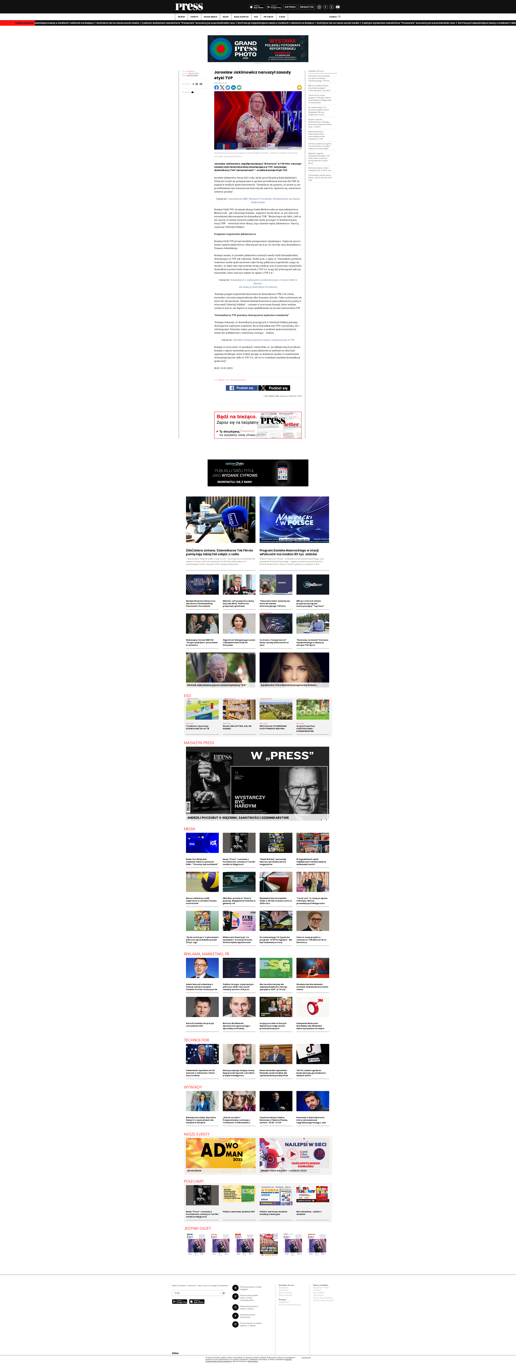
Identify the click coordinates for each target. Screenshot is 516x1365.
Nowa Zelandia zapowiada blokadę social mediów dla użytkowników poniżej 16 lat (274, 1073)
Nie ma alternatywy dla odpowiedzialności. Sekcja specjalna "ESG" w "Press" (273, 987)
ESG (256, 16)
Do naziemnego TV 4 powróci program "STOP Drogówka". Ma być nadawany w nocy (318, 111)
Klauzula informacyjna (290, 1304)
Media (189, 829)
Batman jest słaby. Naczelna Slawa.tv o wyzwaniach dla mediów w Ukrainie (201, 1120)
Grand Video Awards (323, 1300)
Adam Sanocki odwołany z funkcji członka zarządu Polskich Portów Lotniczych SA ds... (201, 988)
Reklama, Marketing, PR (207, 954)
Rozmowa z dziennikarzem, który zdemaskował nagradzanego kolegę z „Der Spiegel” (311, 1121)
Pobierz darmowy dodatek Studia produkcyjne (273, 1213)
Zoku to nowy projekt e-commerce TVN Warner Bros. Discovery (311, 940)
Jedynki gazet (197, 1228)
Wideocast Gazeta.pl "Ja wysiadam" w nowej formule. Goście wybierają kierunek (238, 940)
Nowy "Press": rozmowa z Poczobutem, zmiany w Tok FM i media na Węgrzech (239, 862)
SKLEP (226, 16)
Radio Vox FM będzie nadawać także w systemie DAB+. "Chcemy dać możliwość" (202, 862)
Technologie (197, 1040)
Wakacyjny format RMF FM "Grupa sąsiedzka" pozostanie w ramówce (202, 642)
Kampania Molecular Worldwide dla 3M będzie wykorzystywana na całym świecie (310, 1027)
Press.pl (317, 1290)
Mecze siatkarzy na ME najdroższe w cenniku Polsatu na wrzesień (201, 901)
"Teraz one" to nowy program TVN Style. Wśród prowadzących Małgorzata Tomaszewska (319, 99)
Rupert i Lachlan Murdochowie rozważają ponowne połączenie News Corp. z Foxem (320, 123)
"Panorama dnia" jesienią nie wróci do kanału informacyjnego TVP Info (319, 78)
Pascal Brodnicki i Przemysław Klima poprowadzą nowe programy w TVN (316, 135)
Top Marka (318, 1295)
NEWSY (181, 16)
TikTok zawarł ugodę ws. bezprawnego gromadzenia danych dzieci (311, 1073)
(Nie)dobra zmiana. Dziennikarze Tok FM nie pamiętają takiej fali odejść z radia (219, 552)
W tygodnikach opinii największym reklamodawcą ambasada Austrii (311, 862)
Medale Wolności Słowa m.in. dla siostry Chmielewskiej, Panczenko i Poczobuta (201, 603)
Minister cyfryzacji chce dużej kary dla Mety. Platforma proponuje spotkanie (238, 603)
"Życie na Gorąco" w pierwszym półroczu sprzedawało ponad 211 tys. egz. (202, 940)
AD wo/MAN (318, 1292)
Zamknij (306, 1358)
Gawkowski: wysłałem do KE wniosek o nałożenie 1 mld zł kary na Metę (200, 1073)
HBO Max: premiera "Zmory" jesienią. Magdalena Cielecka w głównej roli (239, 901)
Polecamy (194, 1181)
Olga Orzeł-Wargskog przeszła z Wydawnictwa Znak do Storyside (239, 642)
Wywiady (193, 1087)
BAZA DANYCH (241, 16)
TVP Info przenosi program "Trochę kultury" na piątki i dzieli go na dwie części (320, 146)
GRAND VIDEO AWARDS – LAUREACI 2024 (284, 1170)
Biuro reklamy (285, 1292)
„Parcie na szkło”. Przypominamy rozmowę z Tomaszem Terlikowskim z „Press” (236, 1121)
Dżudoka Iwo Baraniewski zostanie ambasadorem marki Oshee (312, 987)
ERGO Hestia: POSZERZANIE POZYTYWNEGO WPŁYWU (273, 727)
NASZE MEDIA (210, 16)
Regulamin (284, 1302)
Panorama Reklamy (323, 1298)
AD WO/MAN (194, 1170)
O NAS (282, 16)
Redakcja (283, 1287)
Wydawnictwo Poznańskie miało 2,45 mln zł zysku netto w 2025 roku (276, 901)
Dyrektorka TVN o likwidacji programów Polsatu (289, 685)
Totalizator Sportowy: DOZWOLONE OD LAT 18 (197, 727)
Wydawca (284, 1290)
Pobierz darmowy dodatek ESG (239, 1211)
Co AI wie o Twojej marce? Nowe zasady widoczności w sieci (274, 642)
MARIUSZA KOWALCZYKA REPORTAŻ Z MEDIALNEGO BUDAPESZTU (235, 818)
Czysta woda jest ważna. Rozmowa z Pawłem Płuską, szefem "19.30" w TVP (274, 1120)
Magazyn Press (199, 742)
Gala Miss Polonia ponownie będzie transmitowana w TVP (264, 339)
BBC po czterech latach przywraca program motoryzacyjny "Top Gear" (319, 88)
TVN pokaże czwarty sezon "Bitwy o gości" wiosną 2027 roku (320, 177)
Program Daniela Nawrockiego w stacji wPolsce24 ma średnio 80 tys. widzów (289, 552)
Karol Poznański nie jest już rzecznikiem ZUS (200, 1024)
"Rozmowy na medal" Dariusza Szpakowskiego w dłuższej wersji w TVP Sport (312, 642)
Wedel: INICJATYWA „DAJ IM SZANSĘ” (237, 727)
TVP (227, 380)
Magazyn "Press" (321, 1287)
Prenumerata (285, 1295)
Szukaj (333, 16)
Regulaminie (253, 1361)
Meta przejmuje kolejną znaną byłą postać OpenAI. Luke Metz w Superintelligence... (239, 1073)
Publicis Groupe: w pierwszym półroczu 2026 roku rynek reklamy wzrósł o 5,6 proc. (238, 987)
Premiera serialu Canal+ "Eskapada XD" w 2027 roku (319, 169)
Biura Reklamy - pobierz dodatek (308, 1213)
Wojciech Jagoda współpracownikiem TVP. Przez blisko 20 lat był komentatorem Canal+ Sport (319, 158)
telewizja (221, 380)
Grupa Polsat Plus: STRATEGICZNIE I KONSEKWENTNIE (305, 729)
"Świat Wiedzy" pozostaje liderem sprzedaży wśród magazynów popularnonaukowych (273, 863)
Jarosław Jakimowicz (238, 380)
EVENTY (194, 16)
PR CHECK (268, 16)
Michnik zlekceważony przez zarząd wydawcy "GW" (217, 685)
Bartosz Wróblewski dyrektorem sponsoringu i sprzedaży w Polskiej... (236, 1026)
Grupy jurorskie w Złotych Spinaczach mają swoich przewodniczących (273, 1026)
